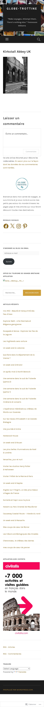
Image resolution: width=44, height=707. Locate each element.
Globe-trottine (22, 8)
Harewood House (10, 436)
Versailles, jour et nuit (12, 459)
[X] (12, 226)
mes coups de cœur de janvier (16, 547)
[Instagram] (19, 226)
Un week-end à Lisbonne (13, 348)
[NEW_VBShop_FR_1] (13, 281)
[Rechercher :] (22, 293)
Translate (22, 672)
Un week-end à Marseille (14, 520)
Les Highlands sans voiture (15, 341)
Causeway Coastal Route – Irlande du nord (21, 513)
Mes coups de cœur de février (16, 527)
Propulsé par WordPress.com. (18, 690)
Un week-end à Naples (13, 483)
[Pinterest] (25, 226)
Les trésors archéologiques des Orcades (20, 534)
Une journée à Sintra (12, 429)
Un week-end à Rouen (12, 442)
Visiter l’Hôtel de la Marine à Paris (18, 476)
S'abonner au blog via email (16, 248)
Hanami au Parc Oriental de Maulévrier (20, 507)
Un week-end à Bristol (12, 365)
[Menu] (7, 39)
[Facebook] (6, 226)
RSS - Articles (9, 647)
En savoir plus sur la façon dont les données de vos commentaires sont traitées (20, 164)
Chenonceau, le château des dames (18, 540)
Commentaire (31, 151)
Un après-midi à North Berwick (16, 372)
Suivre (9, 261)
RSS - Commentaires (12, 654)
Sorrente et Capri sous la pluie (16, 500)
